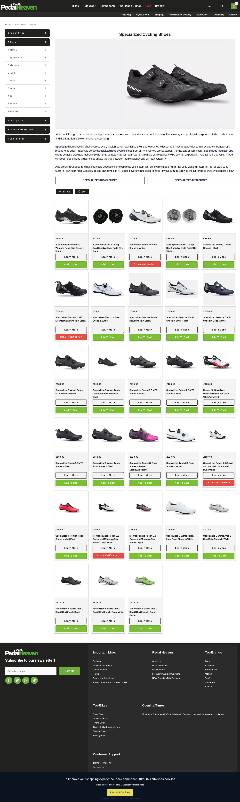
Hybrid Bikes (99, 722)
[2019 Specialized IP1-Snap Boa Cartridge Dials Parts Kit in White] (182, 216)
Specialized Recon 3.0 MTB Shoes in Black (143, 391)
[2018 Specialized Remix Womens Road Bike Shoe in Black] (71, 216)
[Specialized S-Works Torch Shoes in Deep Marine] (219, 289)
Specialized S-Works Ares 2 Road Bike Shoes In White (217, 537)
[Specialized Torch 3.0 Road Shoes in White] (145, 216)
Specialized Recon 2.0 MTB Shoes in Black (180, 391)
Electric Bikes (100, 731)
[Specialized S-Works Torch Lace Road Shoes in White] (182, 507)
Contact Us (98, 767)
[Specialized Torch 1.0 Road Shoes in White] (108, 289)
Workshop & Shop (131, 6)
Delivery (97, 661)
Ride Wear (89, 6)
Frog (207, 678)
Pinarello (209, 665)
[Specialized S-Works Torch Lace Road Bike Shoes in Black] (108, 362)
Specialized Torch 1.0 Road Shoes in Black (217, 246)
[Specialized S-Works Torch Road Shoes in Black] (145, 289)
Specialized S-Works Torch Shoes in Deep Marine (217, 319)
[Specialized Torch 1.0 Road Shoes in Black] (219, 216)
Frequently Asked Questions (166, 673)
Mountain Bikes (100, 718)
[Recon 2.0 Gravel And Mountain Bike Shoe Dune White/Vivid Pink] (219, 362)
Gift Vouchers (158, 669)
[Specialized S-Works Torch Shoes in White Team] (182, 289)
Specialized (211, 669)
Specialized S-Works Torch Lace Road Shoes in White (180, 537)
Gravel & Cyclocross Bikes (106, 727)
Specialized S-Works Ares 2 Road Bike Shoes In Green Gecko (143, 612)
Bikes (75, 6)
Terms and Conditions (104, 678)
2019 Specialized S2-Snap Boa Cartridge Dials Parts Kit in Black (108, 248)
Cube (207, 661)
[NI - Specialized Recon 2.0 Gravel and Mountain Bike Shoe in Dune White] (108, 507)
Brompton (210, 682)
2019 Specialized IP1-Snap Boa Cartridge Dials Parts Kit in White (181, 248)
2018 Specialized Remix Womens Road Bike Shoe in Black (69, 248)
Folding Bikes (100, 735)
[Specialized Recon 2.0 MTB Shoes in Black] (182, 362)
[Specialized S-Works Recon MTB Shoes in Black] (71, 362)
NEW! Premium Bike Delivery (166, 678)
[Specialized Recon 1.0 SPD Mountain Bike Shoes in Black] (71, 289)
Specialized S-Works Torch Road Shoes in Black (143, 319)
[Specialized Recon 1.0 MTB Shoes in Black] (71, 435)
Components (107, 6)
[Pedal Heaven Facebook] (8, 680)
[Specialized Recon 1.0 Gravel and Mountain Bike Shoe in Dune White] (219, 435)
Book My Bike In (160, 665)
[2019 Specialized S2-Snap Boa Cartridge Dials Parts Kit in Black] (108, 216)
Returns (97, 673)
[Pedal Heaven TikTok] (34, 680)
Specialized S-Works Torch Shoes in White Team (180, 319)
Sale (148, 6)
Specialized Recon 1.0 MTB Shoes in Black (69, 464)
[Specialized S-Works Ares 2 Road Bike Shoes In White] (219, 507)
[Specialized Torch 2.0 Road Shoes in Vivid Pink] (71, 507)
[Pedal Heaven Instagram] (25, 680)
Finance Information (102, 665)
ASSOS (209, 686)
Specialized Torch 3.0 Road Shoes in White (143, 246)
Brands (159, 6)
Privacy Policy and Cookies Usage (110, 682)
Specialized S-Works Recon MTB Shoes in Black (69, 391)
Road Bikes (98, 714)
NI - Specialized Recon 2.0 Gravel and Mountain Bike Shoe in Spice (142, 539)
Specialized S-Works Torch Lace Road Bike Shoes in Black (106, 393)
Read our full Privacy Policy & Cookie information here (120, 785)
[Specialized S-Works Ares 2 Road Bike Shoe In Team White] (108, 580)
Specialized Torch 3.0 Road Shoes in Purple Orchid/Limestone (143, 466)
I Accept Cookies (120, 792)
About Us (156, 661)
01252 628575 (102, 763)
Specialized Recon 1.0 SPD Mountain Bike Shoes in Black (71, 319)
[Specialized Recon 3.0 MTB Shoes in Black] (145, 362)
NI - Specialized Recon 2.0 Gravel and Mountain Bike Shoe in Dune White (106, 539)
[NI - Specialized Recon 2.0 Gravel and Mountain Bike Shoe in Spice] (145, 507)
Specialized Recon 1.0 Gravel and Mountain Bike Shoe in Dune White (218, 466)
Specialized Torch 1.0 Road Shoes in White (106, 319)
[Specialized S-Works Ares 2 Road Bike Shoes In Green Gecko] (145, 580)
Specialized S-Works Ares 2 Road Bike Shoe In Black (69, 610)
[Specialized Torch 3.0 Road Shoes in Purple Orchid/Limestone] (145, 435)
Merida (208, 673)
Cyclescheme (100, 669)
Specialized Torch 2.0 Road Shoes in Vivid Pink (69, 537)
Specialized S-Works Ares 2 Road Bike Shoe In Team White (108, 610)
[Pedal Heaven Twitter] (17, 680)
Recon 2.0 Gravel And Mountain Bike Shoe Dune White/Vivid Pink (216, 393)
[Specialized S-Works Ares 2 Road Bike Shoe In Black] (71, 580)
